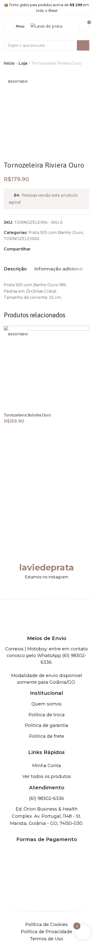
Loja (23, 63)
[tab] (15, 269)
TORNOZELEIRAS (21, 238)
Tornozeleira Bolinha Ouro (27, 415)
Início (9, 63)
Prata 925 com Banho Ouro (56, 232)
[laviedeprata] (46, 552)
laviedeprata (46, 567)
